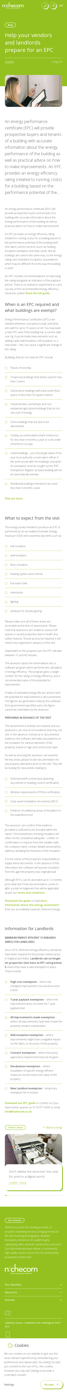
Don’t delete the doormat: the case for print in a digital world (33, 1173)
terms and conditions (31, 892)
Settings (9, 1384)
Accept (49, 1384)
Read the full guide (38, 293)
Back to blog (54, 1127)
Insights (9, 61)
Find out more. (14, 498)
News (23, 1182)
